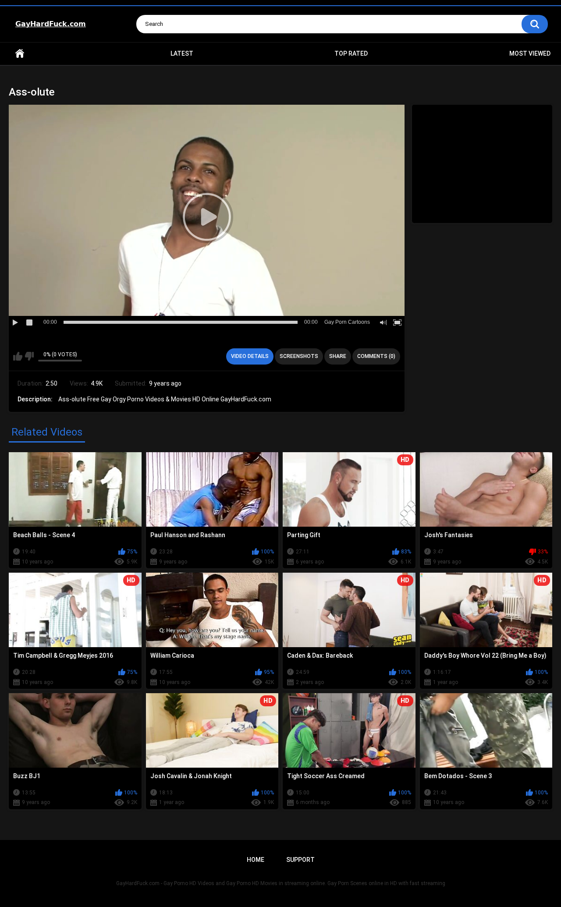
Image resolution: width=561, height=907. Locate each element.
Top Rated (351, 53)
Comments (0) (376, 356)
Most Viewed (529, 53)
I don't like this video (29, 356)
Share (337, 356)
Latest (181, 53)
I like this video (17, 356)
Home (20, 54)
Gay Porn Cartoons (347, 322)
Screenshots (299, 356)
